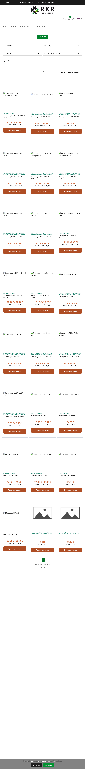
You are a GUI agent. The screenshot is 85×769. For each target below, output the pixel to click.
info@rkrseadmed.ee (26, 2)
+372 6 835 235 (9, 2)
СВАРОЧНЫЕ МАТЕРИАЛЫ (16, 26)
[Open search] (64, 18)
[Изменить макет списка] (4, 72)
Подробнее (57, 761)
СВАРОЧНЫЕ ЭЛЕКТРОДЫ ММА (36, 26)
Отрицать (36, 765)
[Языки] (78, 18)
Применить (42, 36)
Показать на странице (42, 564)
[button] (42, 10)
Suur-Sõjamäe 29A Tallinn (46, 2)
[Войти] (73, 18)
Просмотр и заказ (14, 130)
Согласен (48, 765)
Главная (4, 26)
